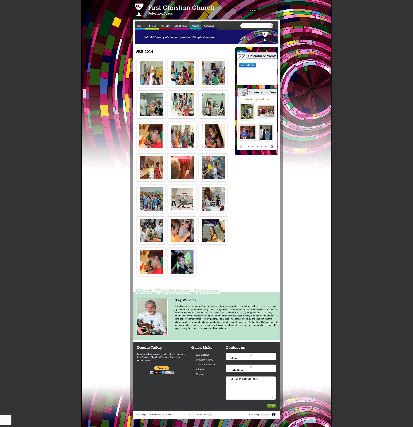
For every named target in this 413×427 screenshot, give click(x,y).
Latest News (202, 354)
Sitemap (207, 415)
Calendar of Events (206, 364)
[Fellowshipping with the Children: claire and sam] (265, 132)
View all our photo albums (257, 99)
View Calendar (247, 65)
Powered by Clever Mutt (259, 415)
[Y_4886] (266, 111)
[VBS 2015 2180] (247, 132)
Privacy (192, 415)
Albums (195, 26)
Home (140, 26)
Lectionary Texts (204, 359)
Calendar (165, 26)
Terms (199, 415)
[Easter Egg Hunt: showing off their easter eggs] (247, 111)
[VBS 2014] (151, 73)
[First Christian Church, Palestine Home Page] (174, 9)
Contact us (209, 26)
